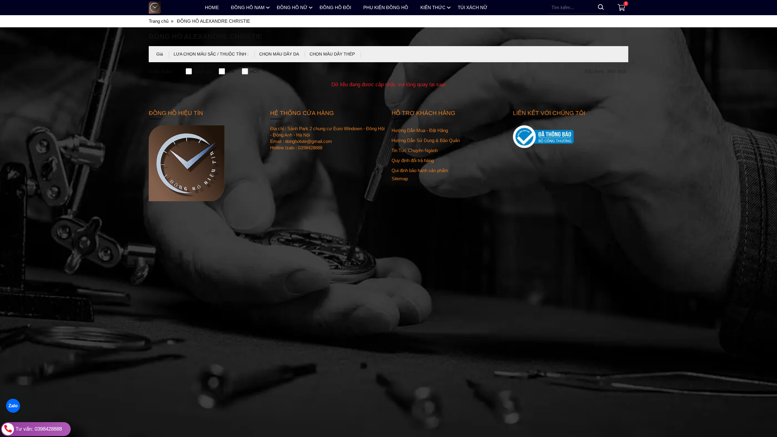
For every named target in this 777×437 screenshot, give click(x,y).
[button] (606, 71)
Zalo (13, 405)
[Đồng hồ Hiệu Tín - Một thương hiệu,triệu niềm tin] (171, 7)
